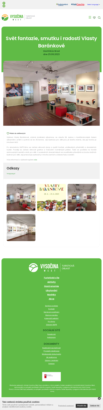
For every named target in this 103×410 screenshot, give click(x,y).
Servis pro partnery (51, 312)
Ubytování (51, 290)
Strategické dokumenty (51, 354)
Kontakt (51, 309)
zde (35, 160)
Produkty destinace (51, 351)
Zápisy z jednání (51, 360)
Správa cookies (51, 306)
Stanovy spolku (51, 315)
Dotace (51, 363)
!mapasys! (11, 173)
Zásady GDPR (51, 324)
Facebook (51, 334)
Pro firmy (51, 321)
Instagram (51, 337)
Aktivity (51, 282)
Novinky (51, 294)
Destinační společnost (51, 348)
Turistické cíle (51, 277)
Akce (51, 298)
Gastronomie (51, 286)
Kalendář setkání (51, 318)
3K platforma (51, 357)
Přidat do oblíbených (17, 133)
